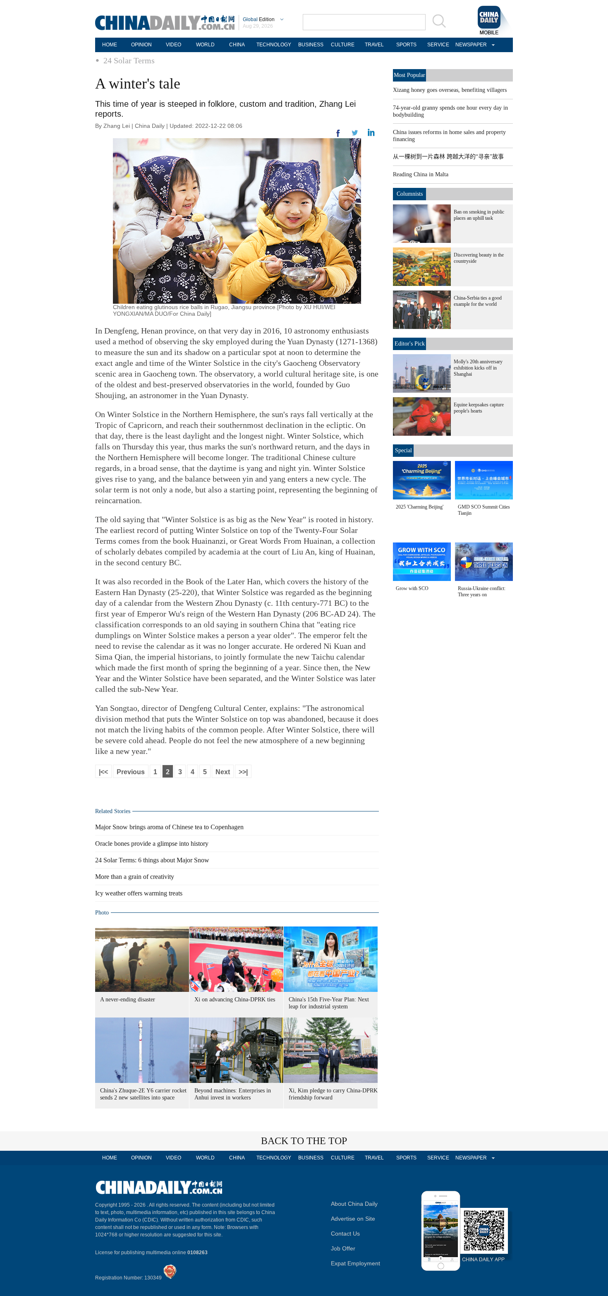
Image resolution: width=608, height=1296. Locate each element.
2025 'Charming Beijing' (419, 507)
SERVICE (438, 45)
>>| (243, 771)
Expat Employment (355, 1263)
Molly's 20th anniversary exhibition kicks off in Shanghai (478, 368)
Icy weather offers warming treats (138, 893)
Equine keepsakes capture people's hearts (479, 408)
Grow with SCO (412, 588)
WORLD (205, 45)
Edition (259, 19)
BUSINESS (310, 45)
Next (222, 771)
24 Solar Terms (129, 60)
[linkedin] (354, 135)
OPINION (141, 45)
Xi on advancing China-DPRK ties (234, 999)
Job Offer (343, 1248)
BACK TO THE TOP (304, 1140)
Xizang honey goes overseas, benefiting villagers (450, 90)
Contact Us (345, 1233)
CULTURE (342, 45)
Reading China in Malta (420, 174)
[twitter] (371, 134)
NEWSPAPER (469, 45)
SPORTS (406, 45)
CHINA (237, 45)
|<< (103, 771)
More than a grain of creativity (134, 876)
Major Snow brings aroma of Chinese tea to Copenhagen (169, 826)
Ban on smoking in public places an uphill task (479, 215)
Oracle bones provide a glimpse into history (151, 843)
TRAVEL (374, 45)
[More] (338, 136)
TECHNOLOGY (273, 45)
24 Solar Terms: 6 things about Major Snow (152, 860)
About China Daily (354, 1203)
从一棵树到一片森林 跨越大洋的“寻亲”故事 (448, 157)
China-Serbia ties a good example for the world (478, 301)
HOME (109, 45)
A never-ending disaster (127, 999)
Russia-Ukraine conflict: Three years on (481, 592)
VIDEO (173, 45)
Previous (131, 771)
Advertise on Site (353, 1218)
